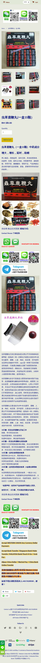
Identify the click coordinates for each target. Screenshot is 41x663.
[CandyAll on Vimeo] (20, 633)
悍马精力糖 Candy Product (20, 612)
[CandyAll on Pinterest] (15, 628)
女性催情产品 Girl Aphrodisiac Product (20, 615)
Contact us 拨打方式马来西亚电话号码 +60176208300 (20, 609)
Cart (36, 2)
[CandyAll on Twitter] (5, 628)
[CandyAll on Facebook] (10, 628)
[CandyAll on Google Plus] (20, 628)
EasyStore (36, 650)
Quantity (4, 128)
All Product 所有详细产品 (20, 617)
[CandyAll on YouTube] (36, 628)
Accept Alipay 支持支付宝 (10, 654)
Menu (8, 2)
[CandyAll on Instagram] (26, 628)
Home (3, 28)
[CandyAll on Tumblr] (31, 628)
